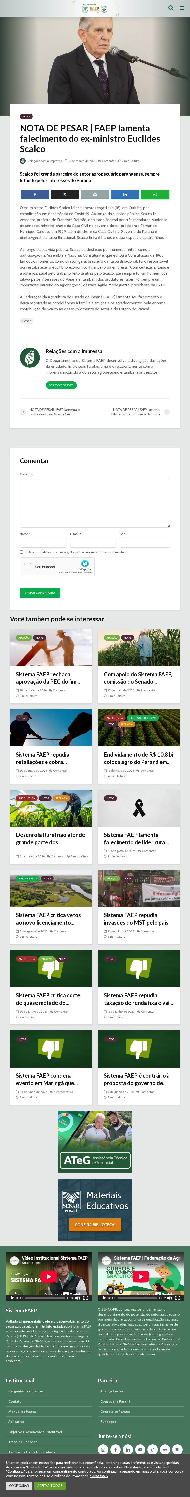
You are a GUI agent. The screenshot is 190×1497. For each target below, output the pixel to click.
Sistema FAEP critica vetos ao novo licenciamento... (48, 919)
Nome (25, 533)
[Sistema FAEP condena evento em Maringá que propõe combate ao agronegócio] (51, 1048)
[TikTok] (152, 1449)
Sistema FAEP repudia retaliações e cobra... (42, 758)
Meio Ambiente (28, 878)
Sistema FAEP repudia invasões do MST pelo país (136, 919)
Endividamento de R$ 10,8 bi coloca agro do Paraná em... (138, 758)
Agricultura (115, 718)
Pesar (26, 321)
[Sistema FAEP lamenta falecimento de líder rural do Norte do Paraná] (139, 807)
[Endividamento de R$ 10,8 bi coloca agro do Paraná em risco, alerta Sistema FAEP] (139, 727)
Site (122, 533)
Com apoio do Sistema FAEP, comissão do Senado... (138, 678)
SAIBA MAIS (99, 1476)
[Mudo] (77, 1299)
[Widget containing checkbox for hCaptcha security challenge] (57, 566)
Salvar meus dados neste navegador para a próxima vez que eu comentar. (76, 552)
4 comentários (63, 1092)
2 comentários (150, 690)
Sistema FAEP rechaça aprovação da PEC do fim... (48, 678)
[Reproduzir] (12, 1299)
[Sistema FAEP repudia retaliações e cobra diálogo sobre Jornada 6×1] (51, 727)
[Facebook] (115, 1449)
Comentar (109, 161)
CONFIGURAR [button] (19, 1486)
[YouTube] (140, 1449)
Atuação (24, 637)
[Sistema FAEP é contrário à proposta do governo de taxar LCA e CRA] (139, 1048)
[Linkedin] (128, 1449)
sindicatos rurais (72, 1341)
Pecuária (127, 724)
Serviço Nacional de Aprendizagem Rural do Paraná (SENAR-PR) (47, 1338)
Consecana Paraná (115, 1401)
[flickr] (165, 1449)
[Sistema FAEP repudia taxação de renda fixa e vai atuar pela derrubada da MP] (139, 968)
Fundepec (108, 1421)
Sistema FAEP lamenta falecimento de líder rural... (137, 838)
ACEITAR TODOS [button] (50, 1486)
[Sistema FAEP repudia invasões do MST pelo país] (139, 888)
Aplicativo (16, 1421)
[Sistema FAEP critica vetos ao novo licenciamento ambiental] (51, 888)
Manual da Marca (22, 1411)
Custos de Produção (143, 718)
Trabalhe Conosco (23, 1442)
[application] (49, 1276)
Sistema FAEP (81, 1326)
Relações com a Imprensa (44, 161)
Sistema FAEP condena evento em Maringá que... (47, 1079)
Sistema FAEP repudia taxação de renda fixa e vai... (138, 999)
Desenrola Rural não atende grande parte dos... (50, 838)
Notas (26, 116)
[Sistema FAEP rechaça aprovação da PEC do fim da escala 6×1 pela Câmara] (51, 647)
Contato (15, 1401)
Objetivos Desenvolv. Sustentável (35, 1432)
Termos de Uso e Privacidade (31, 1452)
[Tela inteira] (85, 1299)
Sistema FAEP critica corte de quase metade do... (48, 999)
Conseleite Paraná (115, 1411)
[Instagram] (103, 1449)
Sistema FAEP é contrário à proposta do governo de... (137, 1079)
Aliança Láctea (112, 1391)
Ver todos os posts (61, 385)
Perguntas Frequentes (26, 1391)
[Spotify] (177, 1449)
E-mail (75, 533)
